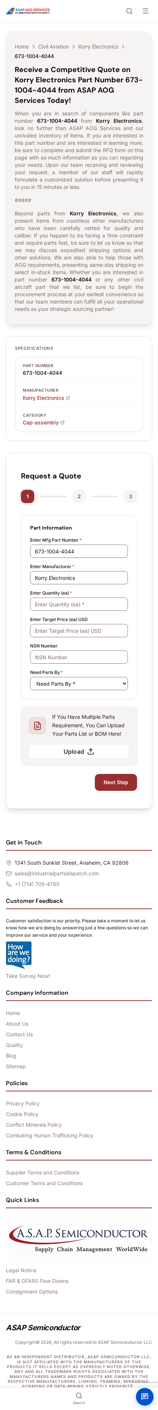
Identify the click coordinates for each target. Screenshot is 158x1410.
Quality (14, 1045)
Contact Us (19, 1034)
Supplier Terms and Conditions (42, 1172)
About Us (17, 1023)
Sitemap (16, 1066)
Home (22, 46)
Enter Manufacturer (52, 566)
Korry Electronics (98, 46)
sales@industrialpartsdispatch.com (57, 873)
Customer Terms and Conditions (44, 1183)
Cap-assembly (41, 422)
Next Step (116, 782)
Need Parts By (46, 672)
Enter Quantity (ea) (51, 593)
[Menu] (145, 11)
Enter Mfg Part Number (56, 540)
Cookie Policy (22, 1114)
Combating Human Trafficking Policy (49, 1135)
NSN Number (44, 646)
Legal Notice (21, 1270)
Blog (11, 1055)
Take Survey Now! (28, 976)
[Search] (129, 11)
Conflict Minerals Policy (34, 1125)
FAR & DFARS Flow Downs (37, 1281)
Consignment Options (32, 1291)
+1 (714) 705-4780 (37, 884)
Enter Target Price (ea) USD (59, 619)
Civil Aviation (53, 46)
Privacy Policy (23, 1103)
